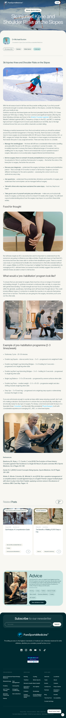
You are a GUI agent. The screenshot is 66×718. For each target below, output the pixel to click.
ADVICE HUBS (27, 672)
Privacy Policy (23, 711)
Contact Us (47, 686)
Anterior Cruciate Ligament (40, 117)
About (55, 680)
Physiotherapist (47, 406)
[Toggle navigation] (63, 2)
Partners (46, 690)
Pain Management (16, 682)
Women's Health (51, 590)
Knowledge (36, 691)
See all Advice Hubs (38, 602)
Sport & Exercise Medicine (7, 677)
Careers (56, 683)
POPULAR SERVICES (7, 672)
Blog (45, 694)
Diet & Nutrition (16, 693)
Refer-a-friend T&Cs (41, 711)
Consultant (18, 406)
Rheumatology (7, 681)
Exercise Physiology (6, 694)
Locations (56, 676)
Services (46, 676)
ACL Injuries (32, 597)
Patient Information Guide (27, 696)
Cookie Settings (48, 701)
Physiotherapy (16, 676)
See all (59, 501)
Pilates (5, 698)
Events (46, 683)
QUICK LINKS (47, 672)
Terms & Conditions (31, 711)
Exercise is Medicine (43, 594)
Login (57, 2)
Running (32, 590)
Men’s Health (36, 683)
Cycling (37, 590)
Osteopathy (15, 685)
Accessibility (57, 698)
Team (45, 680)
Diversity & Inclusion (56, 690)
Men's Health (33, 594)
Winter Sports (36, 680)
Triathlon (43, 590)
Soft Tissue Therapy (6, 690)
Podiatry (52, 594)
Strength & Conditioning (15, 690)
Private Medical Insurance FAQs (37, 695)
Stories (56, 694)
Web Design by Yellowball (48, 714)
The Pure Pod (48, 698)
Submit (57, 624)
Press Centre (57, 686)
